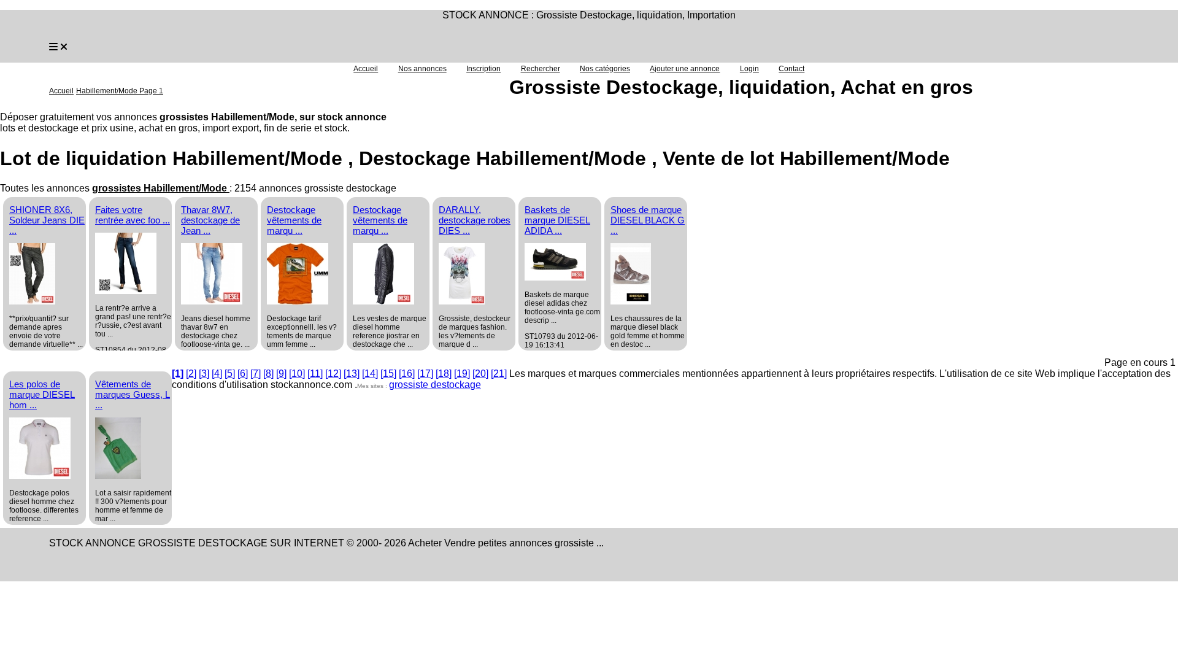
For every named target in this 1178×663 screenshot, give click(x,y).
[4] (217, 373)
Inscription (483, 68)
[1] (177, 373)
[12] (333, 373)
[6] (242, 373)
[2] (191, 373)
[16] (407, 373)
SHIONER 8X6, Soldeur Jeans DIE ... (47, 220)
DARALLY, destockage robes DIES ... (474, 220)
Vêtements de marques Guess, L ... (132, 394)
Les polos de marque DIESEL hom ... (42, 394)
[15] (388, 373)
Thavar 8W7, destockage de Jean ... (210, 220)
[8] (268, 373)
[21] (499, 373)
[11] (315, 373)
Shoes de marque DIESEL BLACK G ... (647, 220)
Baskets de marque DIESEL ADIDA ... (557, 220)
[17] (425, 373)
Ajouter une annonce (685, 68)
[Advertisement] (790, 280)
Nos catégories (605, 68)
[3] (204, 373)
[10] (297, 373)
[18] (444, 373)
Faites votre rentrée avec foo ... (132, 214)
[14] (370, 373)
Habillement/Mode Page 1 (119, 91)
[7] (255, 373)
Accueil (365, 68)
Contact (791, 68)
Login (749, 68)
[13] (352, 373)
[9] (281, 373)
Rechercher (540, 68)
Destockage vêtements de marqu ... (294, 220)
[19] (462, 373)
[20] (480, 373)
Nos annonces (422, 68)
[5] (230, 373)
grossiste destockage (435, 384)
